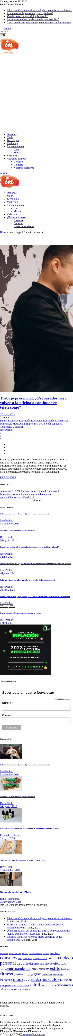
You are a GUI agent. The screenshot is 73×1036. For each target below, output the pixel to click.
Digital (3, 420)
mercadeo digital (42, 491)
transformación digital (22, 497)
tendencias (65, 985)
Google (30, 975)
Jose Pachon (6, 429)
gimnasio (20, 974)
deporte (23, 963)
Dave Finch (6, 537)
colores (46, 953)
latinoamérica (26, 491)
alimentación (15, 953)
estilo (55, 968)
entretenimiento (39, 968)
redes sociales (17, 986)
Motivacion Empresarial (25, 423)
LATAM (14, 491)
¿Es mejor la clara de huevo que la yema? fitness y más (22, 860)
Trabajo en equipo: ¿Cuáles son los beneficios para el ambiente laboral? (29, 547)
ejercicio (59, 963)
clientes (39, 954)
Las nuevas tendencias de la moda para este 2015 (33, 19)
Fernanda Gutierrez (10, 835)
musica (36, 980)
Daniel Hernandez (10, 898)
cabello (32, 953)
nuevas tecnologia (16, 494)
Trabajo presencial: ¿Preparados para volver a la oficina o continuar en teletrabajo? (33, 402)
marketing (6, 979)
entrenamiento (18, 968)
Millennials (6, 423)
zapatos (27, 989)
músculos (50, 979)
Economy (13, 420)
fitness (6, 973)
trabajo (3, 989)
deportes (34, 963)
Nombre (7, 702)
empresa (3, 969)
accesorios (4, 954)
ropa (26, 985)
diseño (49, 963)
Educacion (36, 420)
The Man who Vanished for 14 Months (15, 892)
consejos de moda (40, 958)
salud (35, 984)
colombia (5, 491)
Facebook (65, 969)
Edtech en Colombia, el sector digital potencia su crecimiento (39, 10)
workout (17, 989)
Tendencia (56, 423)
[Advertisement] (36, 93)
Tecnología (45, 423)
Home (3, 232)
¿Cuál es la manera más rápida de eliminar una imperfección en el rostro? (30, 828)
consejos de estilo (25, 959)
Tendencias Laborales (11, 426)
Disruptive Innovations (32, 1034)
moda (18, 979)
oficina (30, 494)
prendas (8, 986)
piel (2, 985)
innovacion (47, 975)
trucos (10, 989)
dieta (42, 964)
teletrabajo (39, 494)
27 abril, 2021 (7, 414)
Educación (24, 420)
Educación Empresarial (55, 420)
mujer (27, 980)
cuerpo (52, 958)
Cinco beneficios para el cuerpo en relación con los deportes (39, 22)
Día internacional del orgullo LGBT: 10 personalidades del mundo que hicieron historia (35, 564)
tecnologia (48, 985)
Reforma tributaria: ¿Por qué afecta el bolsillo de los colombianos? (27, 580)
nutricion (66, 979)
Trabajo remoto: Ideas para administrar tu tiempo (20, 613)
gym (37, 974)
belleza (25, 953)
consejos (8, 957)
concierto (55, 953)
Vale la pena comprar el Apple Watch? (27, 16)
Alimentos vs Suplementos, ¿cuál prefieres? (30, 13)
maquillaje (58, 975)
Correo (7, 715)
